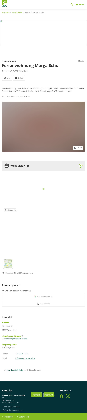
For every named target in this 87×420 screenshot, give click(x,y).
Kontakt (36, 394)
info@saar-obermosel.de (25, 358)
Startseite (5, 12)
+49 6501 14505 (22, 353)
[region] (43, 238)
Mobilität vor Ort (10, 210)
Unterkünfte (17, 12)
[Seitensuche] (72, 4)
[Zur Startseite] (4, 4)
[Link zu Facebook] (61, 397)
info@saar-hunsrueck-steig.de (12, 410)
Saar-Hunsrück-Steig (15, 370)
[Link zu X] (68, 397)
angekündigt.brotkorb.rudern (14, 338)
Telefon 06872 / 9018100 (11, 407)
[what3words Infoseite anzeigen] (22, 336)
